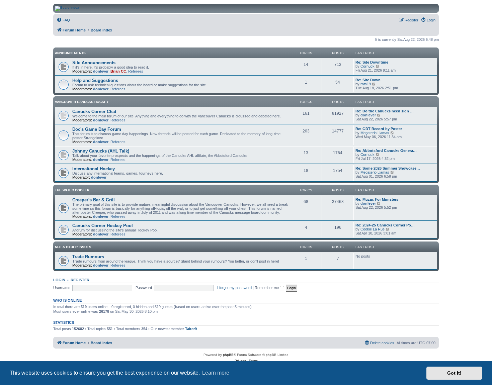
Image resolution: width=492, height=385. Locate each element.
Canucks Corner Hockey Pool (102, 225)
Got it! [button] (454, 373)
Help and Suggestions (95, 80)
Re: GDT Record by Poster (378, 129)
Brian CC (118, 71)
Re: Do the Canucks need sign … (384, 111)
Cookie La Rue (372, 229)
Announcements (70, 53)
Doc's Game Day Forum (96, 129)
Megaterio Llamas (374, 133)
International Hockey (93, 168)
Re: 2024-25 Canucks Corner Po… (385, 225)
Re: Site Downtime (371, 62)
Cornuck (367, 66)
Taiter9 (191, 329)
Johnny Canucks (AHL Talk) (100, 151)
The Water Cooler (72, 190)
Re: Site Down (368, 80)
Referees (135, 71)
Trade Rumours (88, 256)
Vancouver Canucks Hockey (82, 102)
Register (80, 280)
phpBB (228, 355)
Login (59, 280)
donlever (100, 71)
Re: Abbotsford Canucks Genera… (386, 151)
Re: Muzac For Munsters (376, 199)
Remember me (267, 288)
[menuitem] (63, 20)
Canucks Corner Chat (94, 111)
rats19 (365, 84)
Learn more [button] (215, 373)
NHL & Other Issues (73, 247)
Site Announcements (93, 62)
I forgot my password (234, 288)
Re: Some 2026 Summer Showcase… (387, 168)
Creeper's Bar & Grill (93, 199)
